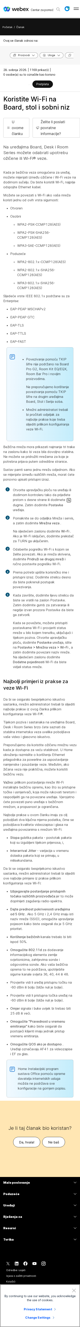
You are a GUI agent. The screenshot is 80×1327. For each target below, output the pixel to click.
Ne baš (53, 1142)
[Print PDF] (29, 84)
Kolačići (10, 1281)
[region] (40, 1305)
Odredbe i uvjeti (15, 1270)
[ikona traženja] (58, 9)
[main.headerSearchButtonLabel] (58, 8)
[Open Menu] (76, 8)
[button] (67, 8)
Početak (7, 27)
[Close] (74, 1290)
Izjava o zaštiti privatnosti (21, 1275)
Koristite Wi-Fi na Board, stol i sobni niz (36, 103)
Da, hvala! (26, 1142)
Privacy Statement (38, 1309)
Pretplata (42, 84)
